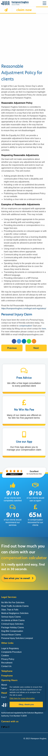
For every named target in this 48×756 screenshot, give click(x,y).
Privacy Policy (7, 659)
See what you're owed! (17, 578)
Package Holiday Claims (12, 627)
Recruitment (6, 663)
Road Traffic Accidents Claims (15, 606)
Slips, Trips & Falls (9, 610)
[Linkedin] (24, 341)
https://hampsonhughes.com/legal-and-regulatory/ (23, 308)
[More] (34, 341)
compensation (25, 326)
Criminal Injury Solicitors (12, 624)
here (44, 329)
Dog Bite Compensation (12, 631)
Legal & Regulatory (10, 648)
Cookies (5, 655)
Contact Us (6, 666)
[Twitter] (19, 341)
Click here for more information (22, 698)
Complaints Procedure (11, 652)
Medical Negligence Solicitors (14, 613)
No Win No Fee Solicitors (12, 602)
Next (36, 348)
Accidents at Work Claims (13, 620)
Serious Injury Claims (11, 617)
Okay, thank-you (26, 704)
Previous (12, 348)
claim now (24, 10)
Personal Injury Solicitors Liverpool (17, 638)
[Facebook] (14, 341)
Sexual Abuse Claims (11, 635)
